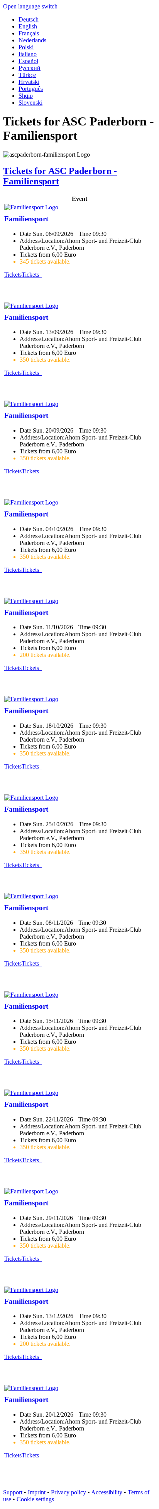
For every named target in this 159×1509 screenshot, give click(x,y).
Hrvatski (29, 82)
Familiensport (26, 219)
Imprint (37, 1492)
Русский (30, 68)
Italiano (28, 54)
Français (29, 33)
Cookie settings (35, 1499)
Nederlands (32, 40)
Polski (26, 47)
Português (31, 88)
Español (28, 61)
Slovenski (30, 102)
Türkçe (27, 75)
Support (12, 1492)
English (28, 26)
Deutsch (29, 19)
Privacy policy (68, 1492)
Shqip (26, 95)
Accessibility (106, 1492)
